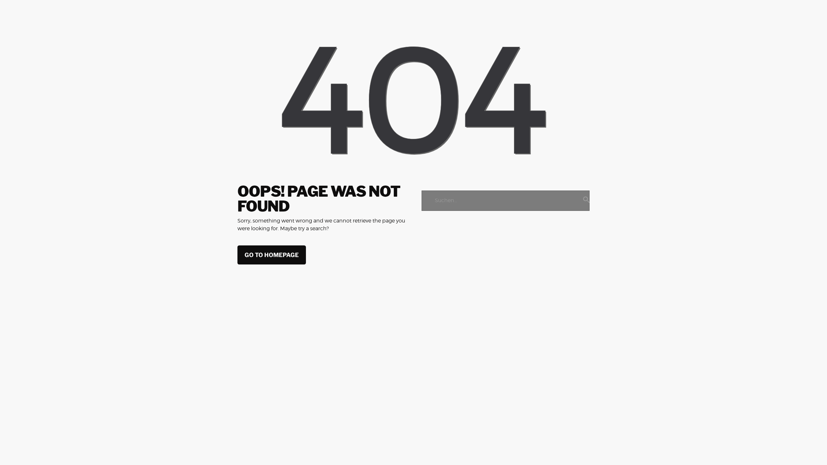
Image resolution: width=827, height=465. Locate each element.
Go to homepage (272, 255)
